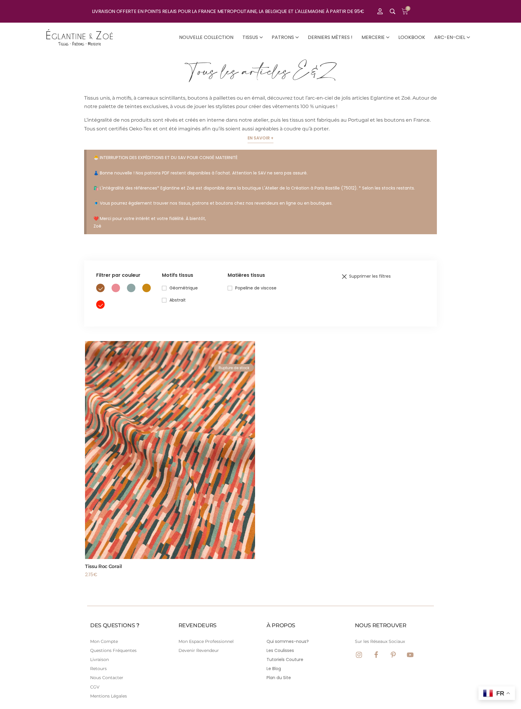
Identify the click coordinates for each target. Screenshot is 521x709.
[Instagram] (358, 654)
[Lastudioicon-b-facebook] (376, 654)
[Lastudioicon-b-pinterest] (393, 654)
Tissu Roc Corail (103, 566)
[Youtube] (410, 654)
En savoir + (260, 138)
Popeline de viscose (255, 288)
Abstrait (177, 300)
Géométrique (183, 288)
